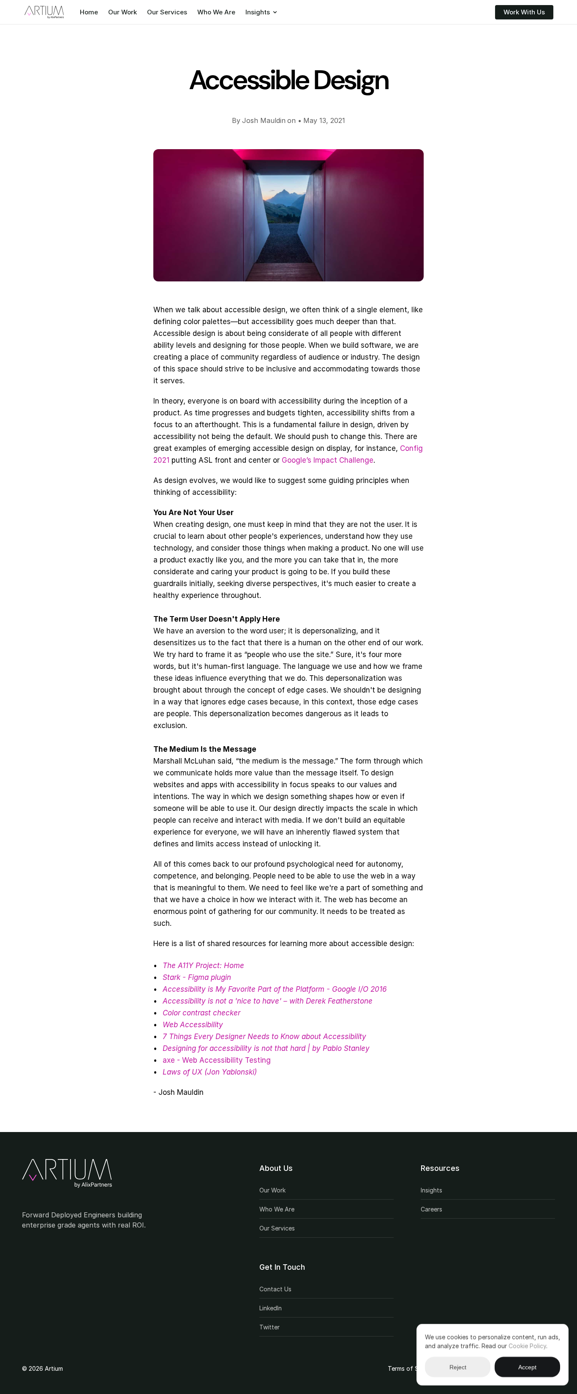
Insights (257, 12)
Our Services (167, 12)
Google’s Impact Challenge (327, 460)
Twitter (269, 1327)
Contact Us (275, 1289)
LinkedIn (270, 1308)
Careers (431, 1209)
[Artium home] (67, 1173)
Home (89, 12)
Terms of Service (411, 1368)
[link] (67, 1173)
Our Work (122, 12)
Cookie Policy (527, 1345)
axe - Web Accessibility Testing (217, 1060)
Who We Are (216, 12)
